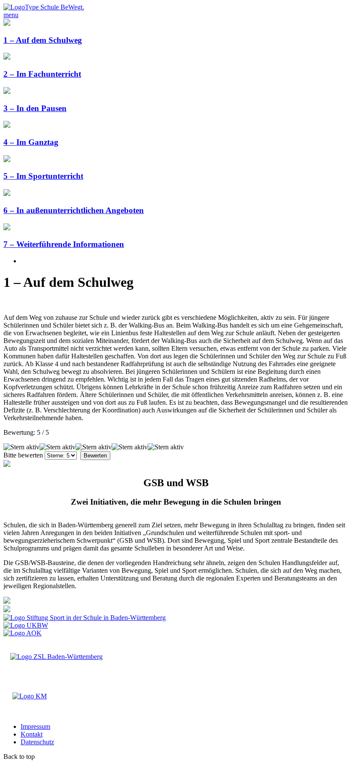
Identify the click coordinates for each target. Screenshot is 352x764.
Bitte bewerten (23, 455)
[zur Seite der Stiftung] (84, 617)
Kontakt (31, 734)
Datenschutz (37, 742)
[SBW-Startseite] (43, 7)
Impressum (35, 726)
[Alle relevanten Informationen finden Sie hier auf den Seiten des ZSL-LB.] (6, 601)
